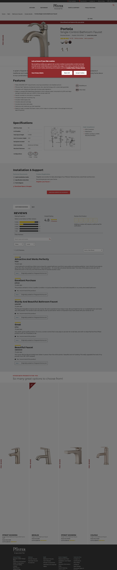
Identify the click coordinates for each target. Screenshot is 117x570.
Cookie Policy (70, 68)
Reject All (67, 73)
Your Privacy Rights (38, 73)
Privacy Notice (80, 68)
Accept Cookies (80, 73)
